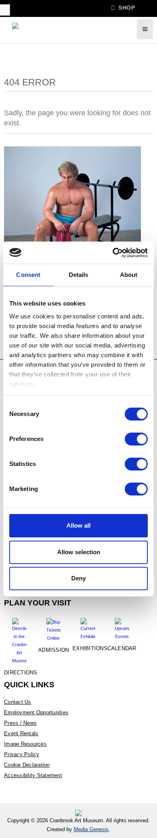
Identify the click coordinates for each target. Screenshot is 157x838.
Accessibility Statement (33, 775)
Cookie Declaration (27, 765)
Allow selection (78, 552)
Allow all (78, 525)
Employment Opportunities (36, 712)
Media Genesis (91, 829)
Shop (123, 7)
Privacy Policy (21, 754)
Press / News (20, 723)
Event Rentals (21, 733)
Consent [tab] (28, 274)
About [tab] (129, 274)
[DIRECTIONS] (19, 638)
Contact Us (17, 702)
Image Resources (25, 744)
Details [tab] (79, 274)
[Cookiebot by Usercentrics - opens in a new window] (113, 252)
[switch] (136, 439)
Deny (78, 578)
